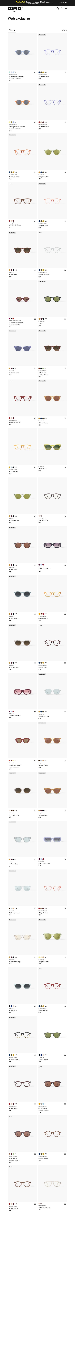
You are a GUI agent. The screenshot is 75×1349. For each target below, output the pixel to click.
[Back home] (15, 8)
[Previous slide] (14, 3)
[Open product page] (64, 72)
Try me (10, 184)
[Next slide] (52, 3)
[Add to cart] (35, 72)
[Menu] (66, 8)
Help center (63, 3)
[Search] (57, 8)
